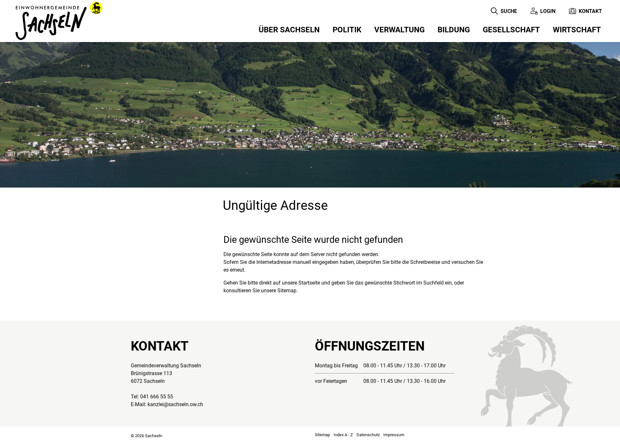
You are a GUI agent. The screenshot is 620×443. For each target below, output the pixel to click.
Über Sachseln (289, 29)
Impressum (393, 434)
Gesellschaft (511, 29)
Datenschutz (368, 434)
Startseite (309, 283)
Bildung (454, 29)
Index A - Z (343, 434)
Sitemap (322, 434)
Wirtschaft (577, 29)
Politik (347, 29)
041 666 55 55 (156, 397)
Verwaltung (399, 29)
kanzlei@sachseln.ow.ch (175, 404)
